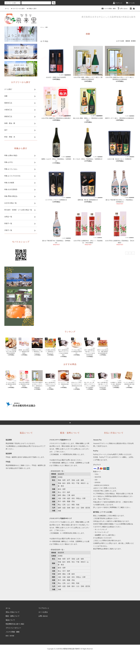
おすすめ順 (120, 41)
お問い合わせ (124, 8)
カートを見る (43, 612)
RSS (7, 636)
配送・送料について (12, 616)
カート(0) (131, 3)
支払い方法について (12, 612)
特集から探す (33, 8)
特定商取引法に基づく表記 (15, 624)
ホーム (7, 8)
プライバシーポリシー (13, 628)
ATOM (12, 636)
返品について (10, 620)
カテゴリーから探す (19, 8)
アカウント (118, 3)
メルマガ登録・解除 (110, 8)
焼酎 (46, 27)
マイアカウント (43, 608)
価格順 (127, 41)
